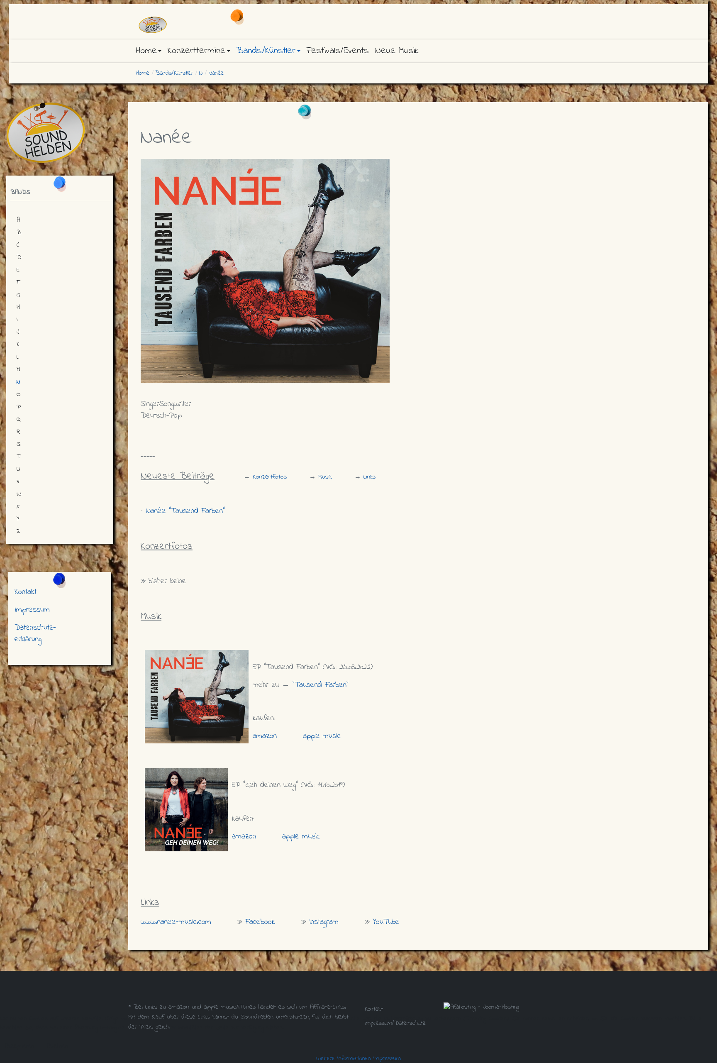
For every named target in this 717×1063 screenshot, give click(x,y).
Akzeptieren (19, 1046)
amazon (265, 736)
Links (369, 477)
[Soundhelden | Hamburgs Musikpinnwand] (205, 25)
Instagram (324, 922)
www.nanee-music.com (176, 922)
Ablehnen (57, 1046)
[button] (148, 51)
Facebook (260, 922)
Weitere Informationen (343, 1058)
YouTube (386, 922)
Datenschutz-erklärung (35, 633)
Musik (325, 477)
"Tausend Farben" (321, 685)
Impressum (32, 610)
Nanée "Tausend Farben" (185, 511)
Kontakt (26, 592)
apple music (322, 736)
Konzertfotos (270, 477)
